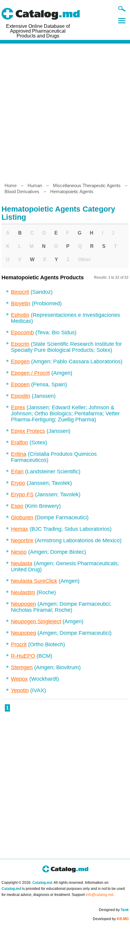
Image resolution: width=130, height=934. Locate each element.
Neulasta (21, 563)
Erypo (18, 483)
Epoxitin (20, 396)
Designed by (114, 910)
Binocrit (20, 292)
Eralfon (19, 442)
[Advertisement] (65, 111)
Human (35, 185)
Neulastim (23, 592)
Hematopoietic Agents (71, 191)
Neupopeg (23, 633)
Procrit (19, 644)
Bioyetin (20, 303)
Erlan (17, 472)
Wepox (19, 679)
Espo (17, 506)
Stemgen (22, 667)
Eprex (18, 407)
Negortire (22, 540)
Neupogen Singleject (36, 621)
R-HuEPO (23, 656)
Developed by (111, 919)
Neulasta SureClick (34, 581)
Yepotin (20, 690)
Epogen (20, 361)
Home (11, 185)
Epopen (20, 384)
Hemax (19, 529)
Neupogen (23, 604)
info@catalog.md (99, 895)
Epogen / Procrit (30, 373)
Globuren (22, 517)
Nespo (19, 552)
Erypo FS (22, 494)
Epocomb (22, 332)
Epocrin (20, 344)
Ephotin (20, 315)
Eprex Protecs (28, 431)
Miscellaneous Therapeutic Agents (87, 185)
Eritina (18, 454)
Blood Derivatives (22, 191)
